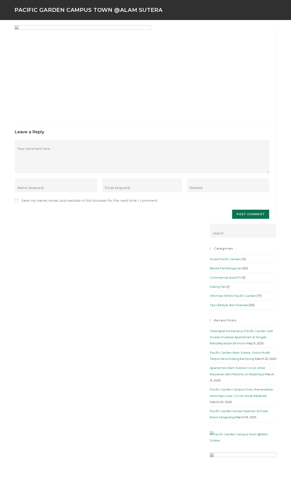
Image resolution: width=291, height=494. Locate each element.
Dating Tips (218, 286)
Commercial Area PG (225, 277)
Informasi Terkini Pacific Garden (233, 295)
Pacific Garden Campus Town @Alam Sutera (89, 10)
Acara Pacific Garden (225, 259)
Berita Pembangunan (226, 268)
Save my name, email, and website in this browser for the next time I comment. (89, 200)
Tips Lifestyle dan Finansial (229, 305)
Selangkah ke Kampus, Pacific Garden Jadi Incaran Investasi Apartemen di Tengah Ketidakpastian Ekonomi (241, 337)
